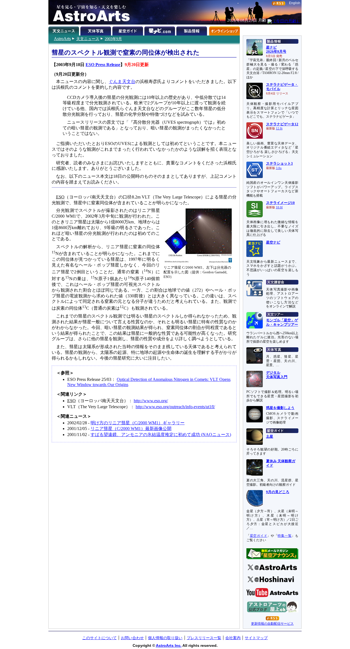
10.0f (279, 207)
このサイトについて (99, 638)
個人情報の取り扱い (165, 638)
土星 (269, 436)
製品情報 (192, 30)
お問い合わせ (132, 638)
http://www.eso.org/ (151, 400)
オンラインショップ (224, 30)
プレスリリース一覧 (204, 638)
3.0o (279, 168)
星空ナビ (273, 242)
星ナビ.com (160, 30)
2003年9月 (113, 39)
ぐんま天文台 (122, 81)
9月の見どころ (277, 492)
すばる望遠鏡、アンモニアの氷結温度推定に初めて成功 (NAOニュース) (161, 434)
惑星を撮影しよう (280, 408)
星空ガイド (128, 30)
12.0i (279, 128)
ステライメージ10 (280, 203)
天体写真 (96, 30)
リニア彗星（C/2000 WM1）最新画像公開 (131, 428)
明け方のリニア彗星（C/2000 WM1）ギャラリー (138, 422)
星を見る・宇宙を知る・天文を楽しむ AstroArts (89, 12)
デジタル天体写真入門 (276, 375)
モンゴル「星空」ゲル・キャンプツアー (282, 322)
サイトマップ (256, 638)
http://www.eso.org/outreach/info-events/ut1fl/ (175, 406)
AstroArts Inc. (169, 645)
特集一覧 (284, 536)
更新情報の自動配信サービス (272, 624)
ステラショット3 (279, 163)
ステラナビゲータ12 (282, 124)
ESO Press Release (103, 64)
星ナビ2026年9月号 (276, 50)
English (294, 3)
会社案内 (233, 638)
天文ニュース (87, 39)
